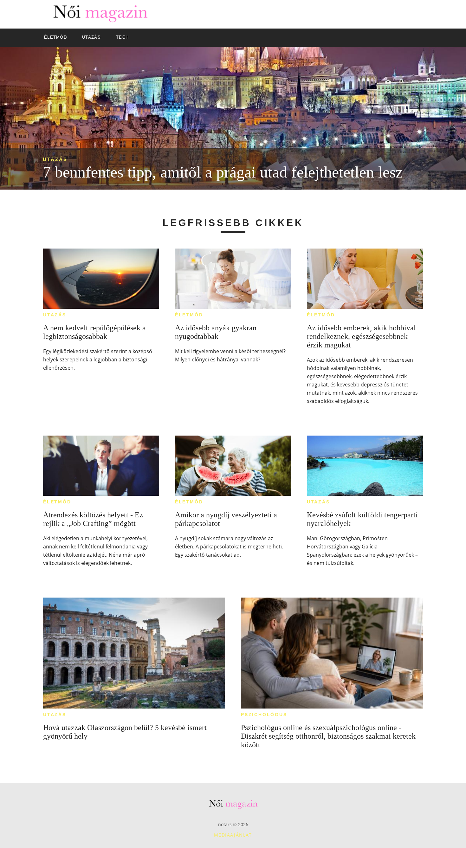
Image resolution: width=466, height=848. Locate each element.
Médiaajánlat (233, 835)
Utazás (55, 159)
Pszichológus (264, 714)
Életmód (189, 314)
